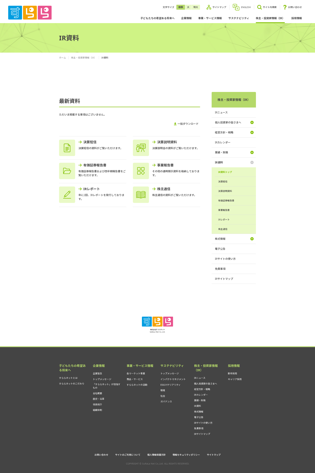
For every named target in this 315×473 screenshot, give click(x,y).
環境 (162, 390)
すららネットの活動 (137, 384)
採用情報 (296, 18)
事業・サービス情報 (210, 18)
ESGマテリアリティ (170, 384)
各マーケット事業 (136, 373)
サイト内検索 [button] (270, 7)
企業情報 (186, 18)
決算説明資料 (167, 142)
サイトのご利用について (127, 455)
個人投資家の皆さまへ (228, 122)
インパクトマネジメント (173, 379)
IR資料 (219, 162)
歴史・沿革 (98, 398)
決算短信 (89, 142)
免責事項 (220, 269)
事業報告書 (165, 165)
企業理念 (97, 373)
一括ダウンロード (188, 124)
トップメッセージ (102, 379)
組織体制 (97, 410)
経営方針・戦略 (224, 132)
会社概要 (97, 393)
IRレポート (91, 189)
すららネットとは (68, 377)
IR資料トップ (225, 172)
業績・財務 (221, 152)
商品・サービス (135, 379)
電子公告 (220, 249)
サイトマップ (219, 7)
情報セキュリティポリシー (186, 455)
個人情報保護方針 (156, 455)
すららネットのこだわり (71, 383)
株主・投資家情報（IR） (270, 18)
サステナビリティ (238, 18)
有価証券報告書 (94, 165)
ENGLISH (246, 7)
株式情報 (220, 239)
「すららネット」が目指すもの (106, 386)
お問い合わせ (295, 7)
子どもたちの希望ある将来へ (157, 18)
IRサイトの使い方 (225, 259)
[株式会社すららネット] (30, 13)
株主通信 (163, 189)
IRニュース (221, 112)
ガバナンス (166, 401)
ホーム (62, 57)
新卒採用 (232, 373)
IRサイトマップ (224, 279)
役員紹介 (97, 404)
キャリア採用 (235, 379)
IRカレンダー (223, 142)
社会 (162, 395)
